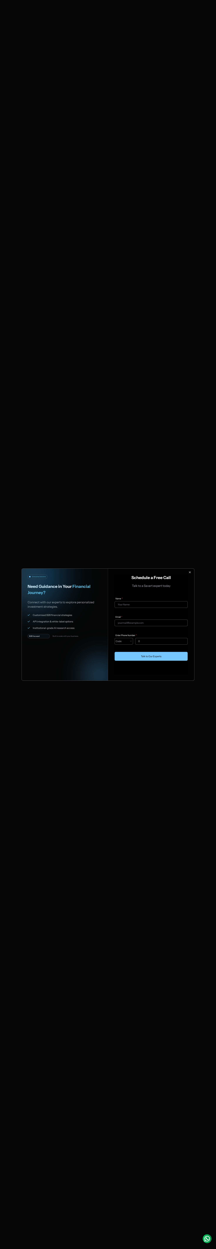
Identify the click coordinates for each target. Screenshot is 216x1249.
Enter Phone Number (125, 635)
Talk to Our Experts (151, 656)
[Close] (190, 572)
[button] (124, 641)
